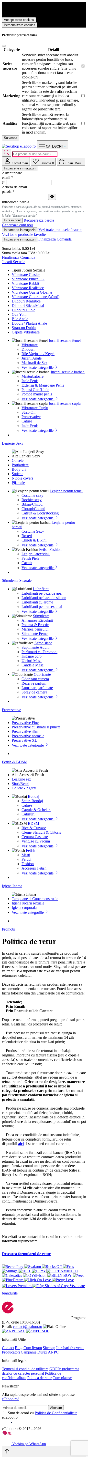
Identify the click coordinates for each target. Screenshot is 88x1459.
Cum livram (32, 1348)
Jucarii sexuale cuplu (65, 403)
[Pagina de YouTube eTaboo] (19, 1424)
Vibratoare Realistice (28, 288)
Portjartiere (20, 465)
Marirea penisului (35, 629)
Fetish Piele (30, 558)
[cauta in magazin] (6, 153)
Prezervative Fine (25, 723)
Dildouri (28, 349)
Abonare (56, 1408)
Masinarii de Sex (34, 363)
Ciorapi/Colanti (33, 509)
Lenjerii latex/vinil (36, 554)
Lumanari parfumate (37, 688)
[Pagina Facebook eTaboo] (5, 1424)
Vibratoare (30, 345)
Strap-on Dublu (24, 328)
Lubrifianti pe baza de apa (42, 593)
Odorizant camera (35, 679)
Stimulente (41, 616)
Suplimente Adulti (35, 647)
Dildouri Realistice (26, 301)
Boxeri (27, 536)
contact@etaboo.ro (27, 1326)
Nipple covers (22, 478)
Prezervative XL (24, 740)
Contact (8, 1348)
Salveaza (10, 138)
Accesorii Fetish (34, 868)
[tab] (16, 161)
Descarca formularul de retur (26, 1254)
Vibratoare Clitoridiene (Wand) (35, 297)
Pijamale (18, 483)
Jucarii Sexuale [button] (13, 262)
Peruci (26, 859)
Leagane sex (21, 779)
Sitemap (49, 1348)
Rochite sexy (32, 500)
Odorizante (42, 674)
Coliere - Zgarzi (24, 788)
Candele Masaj (33, 665)
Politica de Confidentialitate (56, 1413)
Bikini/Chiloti (32, 504)
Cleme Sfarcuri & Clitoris (41, 832)
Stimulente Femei (35, 634)
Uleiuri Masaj (32, 661)
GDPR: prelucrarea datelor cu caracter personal (40, 1371)
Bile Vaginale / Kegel (38, 354)
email (7, 177)
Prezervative (31, 417)
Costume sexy (32, 495)
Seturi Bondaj (32, 801)
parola (8, 191)
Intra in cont (12, 220)
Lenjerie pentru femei (66, 491)
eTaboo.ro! (10, 1399)
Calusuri (28, 814)
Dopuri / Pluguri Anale (29, 323)
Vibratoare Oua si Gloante (32, 292)
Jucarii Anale (32, 358)
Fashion (28, 864)
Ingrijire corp (32, 656)
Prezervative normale (28, 736)
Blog (18, 1348)
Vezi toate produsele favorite (60, 229)
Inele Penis (30, 381)
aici (21, 1144)
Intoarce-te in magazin (19, 168)
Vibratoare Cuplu (35, 408)
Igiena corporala (24, 907)
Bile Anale (20, 319)
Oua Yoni (19, 314)
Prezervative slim (25, 731)
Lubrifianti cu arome (37, 602)
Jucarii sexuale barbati (68, 372)
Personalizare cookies (19, 25)
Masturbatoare (33, 376)
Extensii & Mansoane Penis (43, 385)
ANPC (53, 1352)
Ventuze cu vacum (36, 841)
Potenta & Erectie (35, 625)
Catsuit (27, 563)
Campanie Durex (34, 1352)
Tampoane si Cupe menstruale (35, 899)
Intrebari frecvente (70, 1348)
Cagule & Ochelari (36, 810)
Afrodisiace (43, 643)
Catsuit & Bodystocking (40, 513)
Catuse (27, 421)
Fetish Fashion (50, 549)
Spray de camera (34, 692)
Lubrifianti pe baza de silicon (44, 598)
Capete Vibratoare (26, 332)
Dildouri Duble (23, 310)
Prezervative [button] (11, 710)
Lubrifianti (41, 589)
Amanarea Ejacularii (37, 620)
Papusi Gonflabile (35, 390)
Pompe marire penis (37, 394)
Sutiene (17, 474)
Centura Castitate (35, 837)
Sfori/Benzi (20, 784)
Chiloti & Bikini (34, 540)
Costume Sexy (33, 531)
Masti (26, 855)
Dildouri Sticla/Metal (28, 305)
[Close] (4, 45)
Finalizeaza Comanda (55, 239)
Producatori (11, 1352)
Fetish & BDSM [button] (14, 762)
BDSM (33, 823)
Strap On (28, 412)
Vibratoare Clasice (26, 274)
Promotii (8, 929)
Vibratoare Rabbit (25, 283)
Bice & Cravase (34, 828)
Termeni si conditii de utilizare (25, 1369)
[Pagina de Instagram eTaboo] (12, 1424)
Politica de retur (39, 1378)
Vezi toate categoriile (38, 367)
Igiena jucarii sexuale (28, 903)
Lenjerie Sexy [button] (12, 443)
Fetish (30, 850)
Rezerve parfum (34, 683)
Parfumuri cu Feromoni (39, 652)
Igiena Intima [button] (12, 886)
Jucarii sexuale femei (65, 340)
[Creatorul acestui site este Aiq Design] (11, 1433)
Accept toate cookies (19, 20)
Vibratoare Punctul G (28, 279)
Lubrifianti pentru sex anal (42, 606)
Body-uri (19, 469)
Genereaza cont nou (17, 225)
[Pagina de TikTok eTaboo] (25, 1424)
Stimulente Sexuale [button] (17, 580)
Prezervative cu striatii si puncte (36, 727)
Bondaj (33, 796)
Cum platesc (62, 1378)
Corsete (17, 460)
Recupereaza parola (39, 220)
